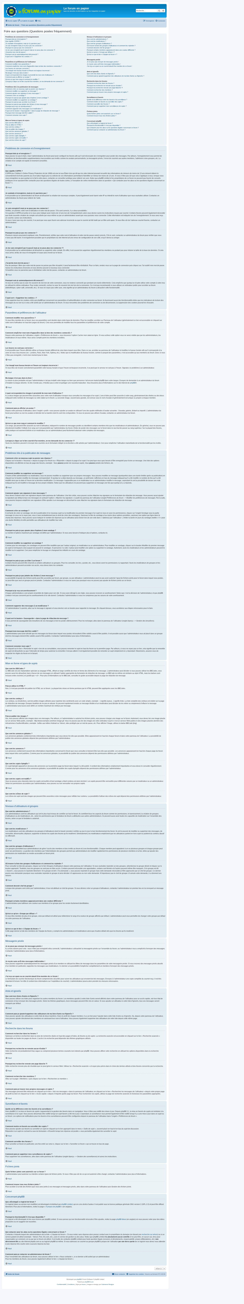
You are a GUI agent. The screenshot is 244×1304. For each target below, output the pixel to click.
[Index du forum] (34, 11)
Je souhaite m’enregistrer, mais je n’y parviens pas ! (23, 43)
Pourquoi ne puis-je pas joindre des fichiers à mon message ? (26, 104)
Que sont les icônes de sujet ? (15, 140)
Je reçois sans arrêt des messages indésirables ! (104, 64)
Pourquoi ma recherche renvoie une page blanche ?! (105, 88)
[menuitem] (26, 21)
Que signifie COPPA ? (12, 41)
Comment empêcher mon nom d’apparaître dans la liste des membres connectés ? (33, 66)
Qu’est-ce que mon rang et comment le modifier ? (22, 79)
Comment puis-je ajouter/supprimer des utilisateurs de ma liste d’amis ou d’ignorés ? (115, 76)
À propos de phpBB (53, 1207)
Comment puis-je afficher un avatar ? (18, 77)
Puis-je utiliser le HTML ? (13, 125)
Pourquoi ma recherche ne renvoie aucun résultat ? (104, 85)
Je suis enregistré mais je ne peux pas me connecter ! (24, 45)
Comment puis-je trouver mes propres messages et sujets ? (107, 92)
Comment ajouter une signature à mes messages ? (22, 93)
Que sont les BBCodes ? (13, 123)
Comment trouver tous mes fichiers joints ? (101, 116)
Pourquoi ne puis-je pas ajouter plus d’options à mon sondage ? (27, 98)
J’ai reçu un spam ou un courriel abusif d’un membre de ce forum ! (109, 66)
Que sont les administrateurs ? (97, 39)
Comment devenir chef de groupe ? (99, 48)
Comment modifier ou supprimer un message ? (21, 91)
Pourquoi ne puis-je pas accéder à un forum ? (21, 102)
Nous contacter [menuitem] (120, 1274)
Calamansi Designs (107, 1284)
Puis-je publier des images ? (15, 129)
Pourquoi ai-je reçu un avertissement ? (18, 106)
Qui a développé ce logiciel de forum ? (100, 123)
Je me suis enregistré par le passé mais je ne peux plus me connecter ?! (30, 50)
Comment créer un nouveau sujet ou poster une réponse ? (25, 89)
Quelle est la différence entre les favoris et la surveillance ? (107, 99)
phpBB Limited (67, 1204)
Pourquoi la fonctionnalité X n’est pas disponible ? (103, 125)
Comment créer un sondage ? (15, 95)
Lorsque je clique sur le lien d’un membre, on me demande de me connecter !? (34, 81)
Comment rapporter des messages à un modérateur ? (23, 108)
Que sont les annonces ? (14, 133)
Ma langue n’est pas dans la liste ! (16, 73)
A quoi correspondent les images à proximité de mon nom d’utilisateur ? (29, 75)
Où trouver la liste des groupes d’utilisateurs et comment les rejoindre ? (111, 45)
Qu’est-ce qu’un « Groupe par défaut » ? (101, 52)
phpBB (132, 383)
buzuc (84, 1284)
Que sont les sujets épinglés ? (15, 136)
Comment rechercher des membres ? (100, 90)
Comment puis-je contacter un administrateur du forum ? (106, 130)
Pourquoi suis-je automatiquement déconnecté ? (21, 54)
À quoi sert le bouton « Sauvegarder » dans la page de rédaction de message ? (32, 111)
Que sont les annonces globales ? (17, 131)
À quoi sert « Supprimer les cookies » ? (18, 56)
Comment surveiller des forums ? (98, 104)
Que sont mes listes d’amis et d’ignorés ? (101, 74)
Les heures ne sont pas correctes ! (17, 68)
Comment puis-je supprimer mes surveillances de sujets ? (107, 106)
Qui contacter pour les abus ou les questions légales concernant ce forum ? (113, 127)
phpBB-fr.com (89, 1282)
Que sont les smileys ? (13, 127)
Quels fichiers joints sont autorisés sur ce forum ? (104, 113)
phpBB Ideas (121, 1219)
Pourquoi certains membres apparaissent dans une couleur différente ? (111, 50)
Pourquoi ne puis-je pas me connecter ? (19, 48)
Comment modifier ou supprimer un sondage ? (21, 100)
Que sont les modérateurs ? (96, 41)
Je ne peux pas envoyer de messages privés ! (103, 62)
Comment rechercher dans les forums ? (100, 83)
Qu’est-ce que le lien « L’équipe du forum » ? (102, 54)
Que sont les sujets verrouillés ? (16, 138)
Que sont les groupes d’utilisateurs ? (99, 43)
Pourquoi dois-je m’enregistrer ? (16, 39)
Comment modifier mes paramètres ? (18, 64)
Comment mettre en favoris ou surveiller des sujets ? (105, 102)
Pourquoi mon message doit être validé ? (19, 113)
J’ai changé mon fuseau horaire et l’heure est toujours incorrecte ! (27, 70)
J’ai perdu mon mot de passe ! (15, 52)
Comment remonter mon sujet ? (16, 115)
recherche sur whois (149, 1234)
